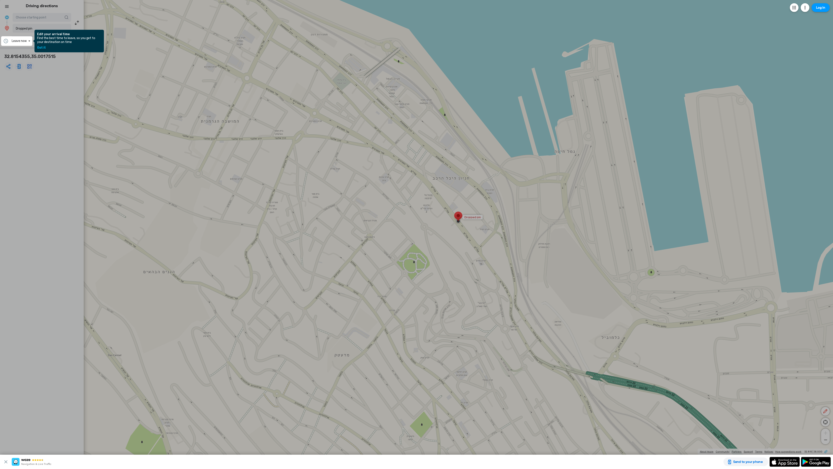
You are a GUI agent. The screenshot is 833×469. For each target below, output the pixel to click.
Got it (41, 48)
